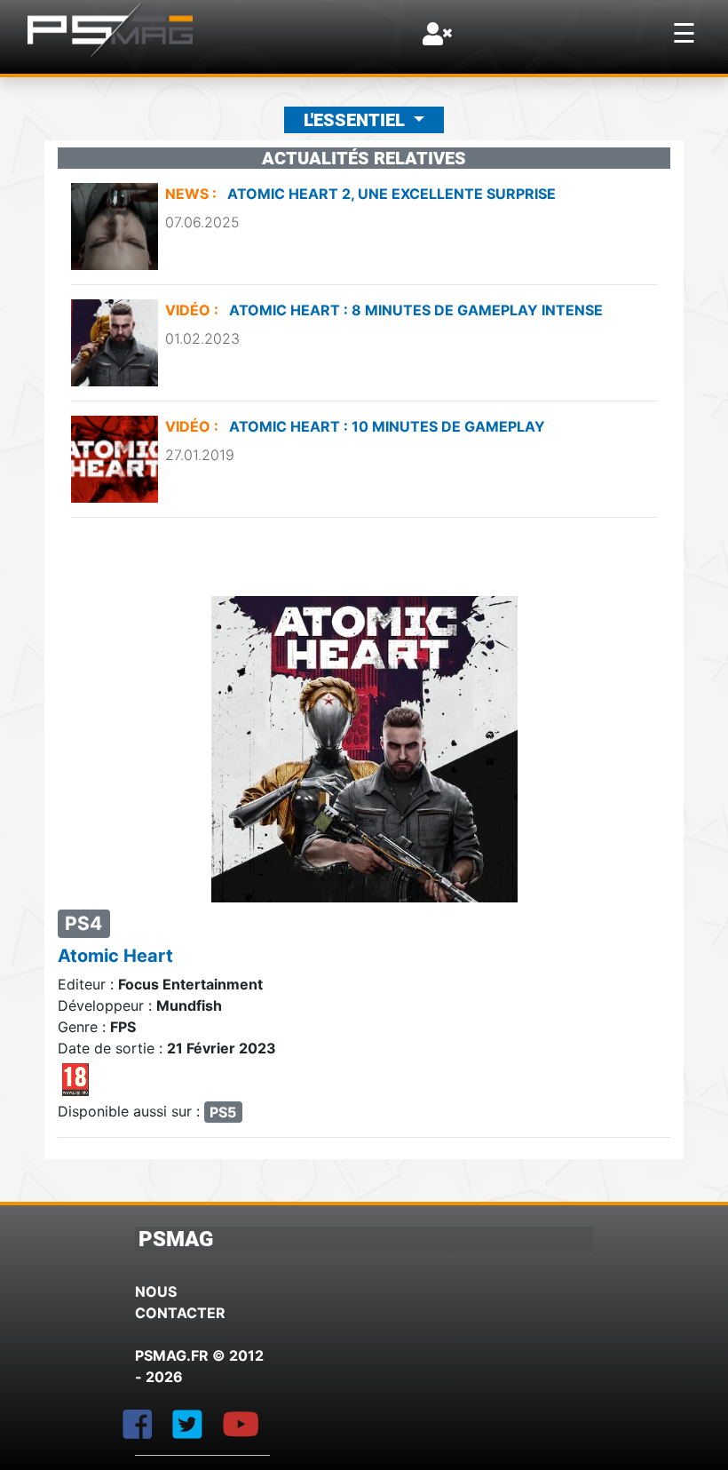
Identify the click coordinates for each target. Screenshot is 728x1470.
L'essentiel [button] (356, 120)
